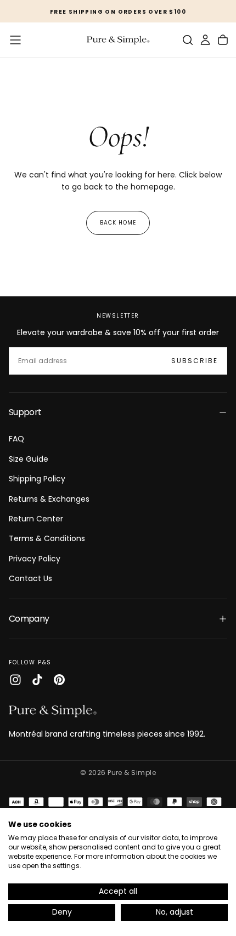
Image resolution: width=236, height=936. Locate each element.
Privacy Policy (34, 558)
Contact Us (30, 578)
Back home (118, 223)
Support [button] (25, 412)
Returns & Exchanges (49, 498)
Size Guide (28, 458)
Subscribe (194, 360)
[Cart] (222, 40)
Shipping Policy (37, 478)
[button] (15, 40)
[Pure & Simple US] (53, 711)
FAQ (16, 438)
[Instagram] (15, 679)
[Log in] (205, 40)
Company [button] (29, 618)
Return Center (36, 518)
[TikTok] (37, 679)
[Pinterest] (59, 679)
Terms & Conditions (47, 538)
